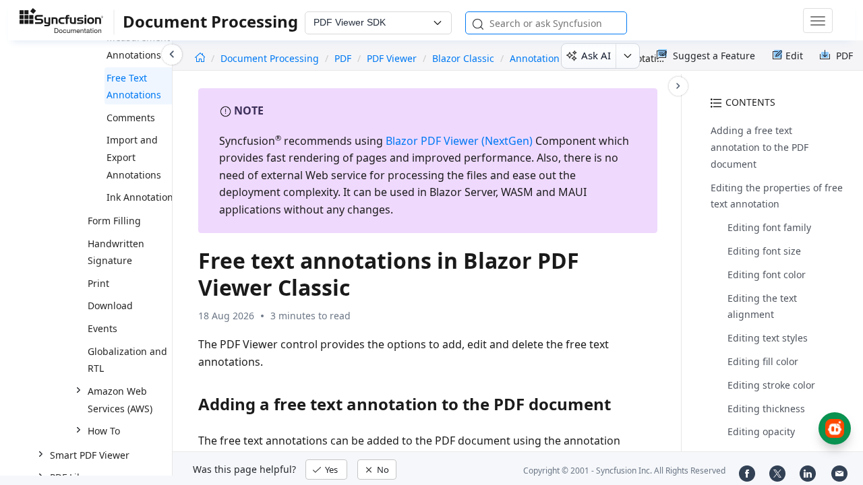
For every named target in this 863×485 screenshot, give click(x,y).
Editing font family (769, 227)
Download (110, 305)
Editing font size (764, 251)
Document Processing (271, 58)
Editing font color (766, 274)
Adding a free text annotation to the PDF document (759, 147)
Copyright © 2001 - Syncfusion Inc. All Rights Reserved (624, 470)
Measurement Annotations (138, 46)
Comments (131, 117)
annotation (535, 58)
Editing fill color (762, 361)
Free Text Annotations (134, 86)
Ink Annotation (140, 197)
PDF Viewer (392, 58)
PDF (342, 58)
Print (98, 283)
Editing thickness (766, 408)
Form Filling (114, 220)
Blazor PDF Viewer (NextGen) (459, 140)
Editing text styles (767, 337)
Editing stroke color (771, 385)
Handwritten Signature (116, 252)
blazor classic (463, 58)
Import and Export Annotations (134, 157)
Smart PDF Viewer (89, 455)
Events (102, 328)
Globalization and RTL (127, 360)
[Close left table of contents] (172, 54)
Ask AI (596, 55)
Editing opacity (761, 431)
